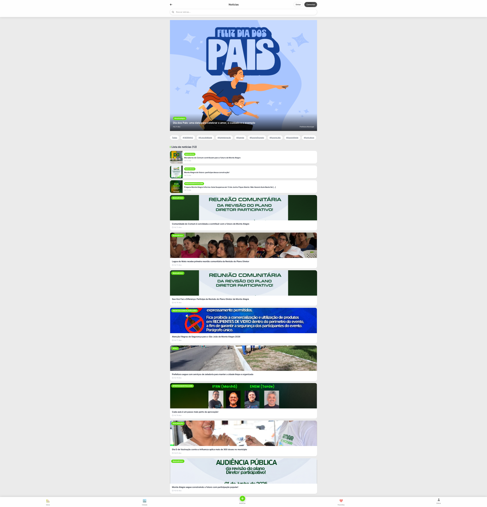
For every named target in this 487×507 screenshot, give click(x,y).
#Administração (224, 138)
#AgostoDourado (257, 138)
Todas (174, 138)
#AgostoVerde (292, 138)
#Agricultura (309, 138)
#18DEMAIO (188, 138)
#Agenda (240, 138)
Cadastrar (311, 4)
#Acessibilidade (205, 138)
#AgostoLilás (275, 138)
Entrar (298, 4)
